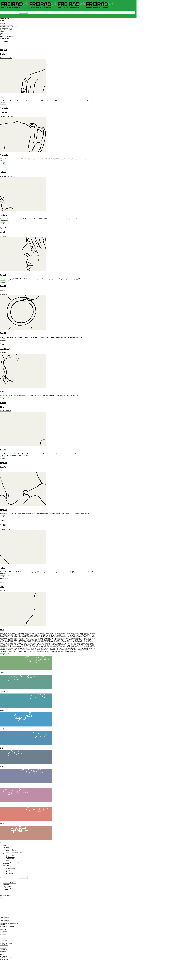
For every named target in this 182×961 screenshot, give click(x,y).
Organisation (9, 871)
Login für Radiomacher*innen (14, 852)
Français (4, 108)
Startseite (5, 41)
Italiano (3, 168)
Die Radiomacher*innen (9, 883)
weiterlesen (3, 104)
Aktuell (5, 845)
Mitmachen (6, 853)
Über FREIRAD (7, 865)
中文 (2, 582)
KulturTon (5, 889)
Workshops (6, 863)
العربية (3, 228)
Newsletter (6, 884)
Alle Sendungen (10, 849)
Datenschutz (3, 931)
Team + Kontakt (10, 866)
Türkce (3, 403)
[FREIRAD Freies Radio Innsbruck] (57, 9)
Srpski (3, 286)
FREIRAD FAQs (7, 886)
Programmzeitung (11, 850)
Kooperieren (9, 860)
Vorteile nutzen (10, 858)
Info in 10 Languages (8, 888)
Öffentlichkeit (9, 873)
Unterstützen (3, 934)
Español (3, 463)
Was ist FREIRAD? (10, 868)
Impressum (3, 929)
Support (2, 938)
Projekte (8, 870)
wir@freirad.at (4, 945)
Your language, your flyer (13, 862)
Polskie (3, 521)
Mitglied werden (10, 857)
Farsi (2, 344)
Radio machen (10, 855)
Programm (6, 847)
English (3, 50)
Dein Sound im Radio (6, 895)
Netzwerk (2, 935)
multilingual (6, 42)
